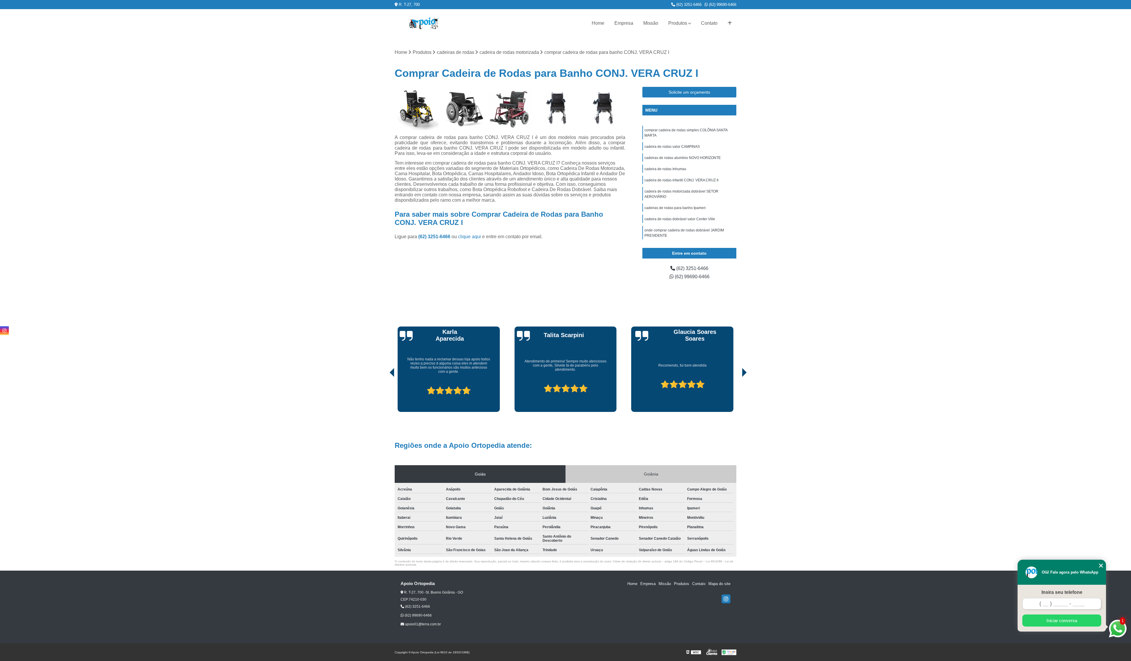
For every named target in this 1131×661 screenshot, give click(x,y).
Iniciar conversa (1061, 620)
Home (598, 23)
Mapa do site (719, 584)
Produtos (677, 23)
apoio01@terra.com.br (422, 624)
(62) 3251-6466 (688, 4)
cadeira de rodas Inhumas (665, 169)
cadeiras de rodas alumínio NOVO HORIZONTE (682, 158)
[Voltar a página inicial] (424, 23)
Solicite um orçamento (689, 92)
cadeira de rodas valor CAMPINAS (672, 147)
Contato (709, 23)
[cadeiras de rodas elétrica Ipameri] (557, 109)
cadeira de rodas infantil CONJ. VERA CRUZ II (681, 180)
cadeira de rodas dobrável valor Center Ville (679, 219)
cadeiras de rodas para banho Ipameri (675, 208)
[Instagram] (726, 598)
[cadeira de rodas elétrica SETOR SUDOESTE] (417, 109)
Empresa (623, 23)
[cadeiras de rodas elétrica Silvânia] (603, 109)
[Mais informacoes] (729, 23)
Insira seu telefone (1061, 592)
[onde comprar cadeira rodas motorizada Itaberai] (510, 109)
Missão (650, 23)
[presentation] (383, 395)
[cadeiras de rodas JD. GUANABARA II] (463, 109)
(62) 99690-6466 (722, 4)
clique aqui (469, 236)
